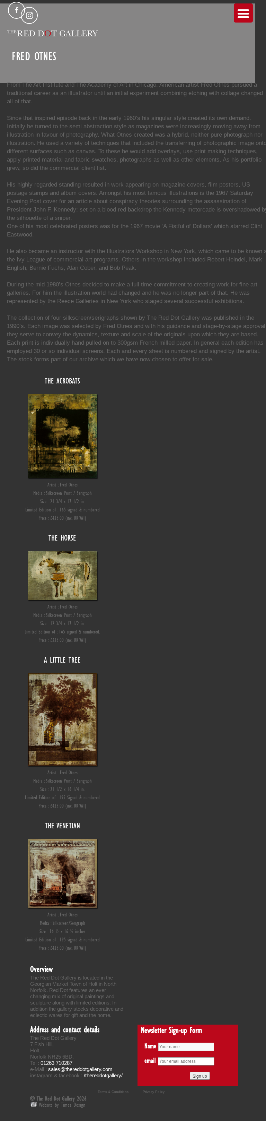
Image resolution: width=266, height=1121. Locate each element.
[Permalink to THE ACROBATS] (62, 476)
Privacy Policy (154, 1092)
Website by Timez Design (62, 1104)
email (150, 1060)
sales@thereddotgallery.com (80, 1069)
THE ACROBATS (62, 381)
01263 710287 (56, 1063)
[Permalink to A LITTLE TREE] (62, 764)
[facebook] (16, 10)
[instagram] (29, 15)
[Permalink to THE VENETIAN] (62, 906)
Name (150, 1045)
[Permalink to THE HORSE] (62, 598)
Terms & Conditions (113, 1092)
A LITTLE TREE (62, 660)
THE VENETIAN (62, 825)
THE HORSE (62, 538)
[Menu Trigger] (243, 13)
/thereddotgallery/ (103, 1075)
